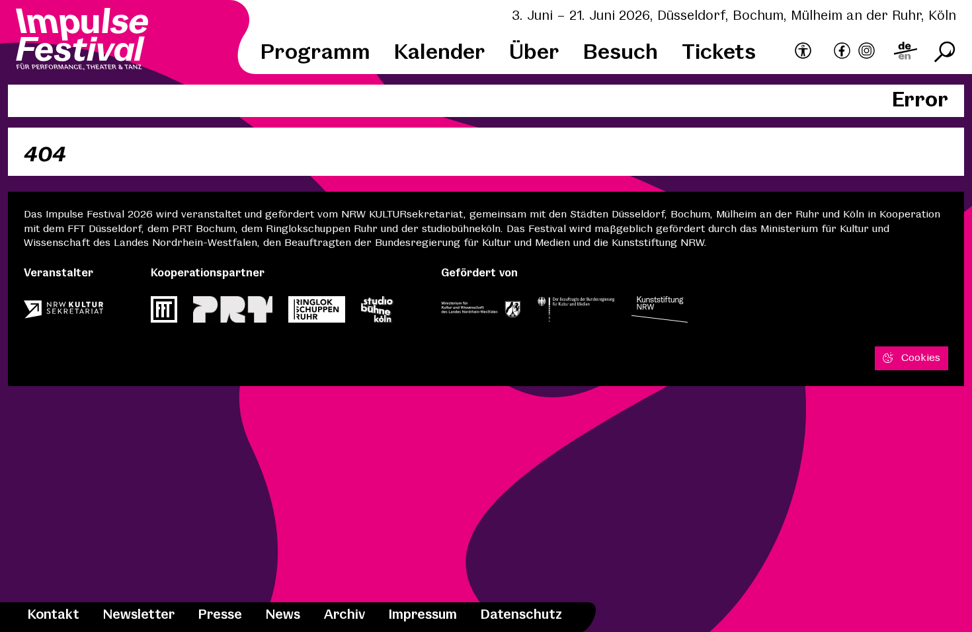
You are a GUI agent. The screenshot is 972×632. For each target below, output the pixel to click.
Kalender (439, 53)
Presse (220, 615)
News (283, 615)
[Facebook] (842, 52)
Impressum (423, 615)
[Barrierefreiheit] (803, 51)
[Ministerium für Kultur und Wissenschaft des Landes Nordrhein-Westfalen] (480, 313)
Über (534, 53)
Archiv (344, 615)
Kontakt (53, 615)
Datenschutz (521, 615)
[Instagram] (866, 52)
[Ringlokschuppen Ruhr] (316, 313)
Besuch (620, 53)
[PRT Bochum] (232, 313)
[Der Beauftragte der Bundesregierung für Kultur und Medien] (576, 313)
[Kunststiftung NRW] (659, 313)
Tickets (719, 53)
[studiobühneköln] (377, 313)
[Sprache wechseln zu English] (905, 52)
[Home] (82, 41)
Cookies (920, 358)
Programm (315, 53)
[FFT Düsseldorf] (164, 313)
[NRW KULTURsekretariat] (63, 313)
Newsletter (139, 615)
